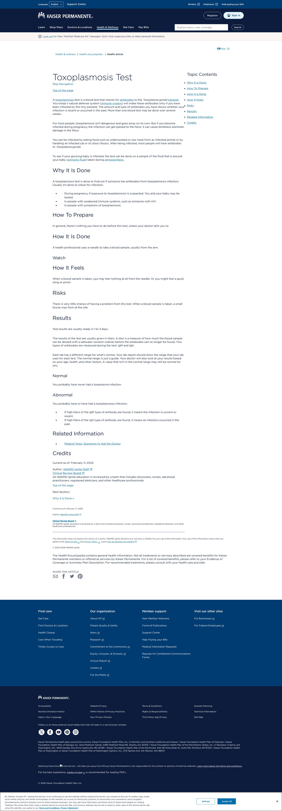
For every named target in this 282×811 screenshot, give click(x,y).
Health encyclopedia (91, 54)
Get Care (128, 27)
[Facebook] (50, 732)
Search (237, 27)
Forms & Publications (154, 625)
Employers (209, 4)
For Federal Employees (207, 625)
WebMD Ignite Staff (69, 514)
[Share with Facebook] (64, 576)
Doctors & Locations (80, 27)
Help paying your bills (233, 4)
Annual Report (98, 660)
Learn (41, 27)
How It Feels (195, 99)
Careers (94, 667)
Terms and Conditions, (49, 808)
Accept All (227, 801)
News (93, 632)
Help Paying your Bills (154, 639)
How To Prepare (197, 88)
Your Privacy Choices (101, 717)
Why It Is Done (62, 498)
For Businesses (203, 618)
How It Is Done (196, 94)
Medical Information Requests (159, 646)
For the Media (98, 675)
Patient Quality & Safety (104, 625)
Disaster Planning (203, 706)
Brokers (192, 4)
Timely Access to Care (51, 646)
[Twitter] (41, 732)
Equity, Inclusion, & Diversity (106, 653)
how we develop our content (120, 542)
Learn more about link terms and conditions (219, 766)
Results (192, 111)
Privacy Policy (91, 542)
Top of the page (63, 485)
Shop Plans (56, 27)
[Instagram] (75, 732)
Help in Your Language (49, 717)
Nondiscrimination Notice (51, 711)
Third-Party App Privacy (154, 717)
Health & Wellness (107, 27)
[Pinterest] (67, 732)
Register (212, 15)
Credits (191, 122)
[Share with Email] (55, 576)
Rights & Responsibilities (154, 711)
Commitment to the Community (108, 646)
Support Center (76, 4)
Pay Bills (144, 27)
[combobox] (201, 27)
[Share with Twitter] (72, 576)
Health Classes (46, 632)
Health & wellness (66, 54)
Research (95, 639)
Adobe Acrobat (75, 772)
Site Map (198, 717)
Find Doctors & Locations (53, 625)
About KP (96, 618)
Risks (190, 105)
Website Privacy (98, 706)
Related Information (200, 117)
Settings (206, 801)
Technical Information (205, 711)
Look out (48, 36)
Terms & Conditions (152, 706)
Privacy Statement (69, 808)
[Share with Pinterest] (80, 576)
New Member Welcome (155, 618)
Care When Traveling (50, 639)
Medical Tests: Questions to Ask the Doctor (92, 443)
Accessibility (44, 706)
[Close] (277, 801)
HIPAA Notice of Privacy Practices (107, 711)
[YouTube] (58, 732)
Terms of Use (71, 542)
